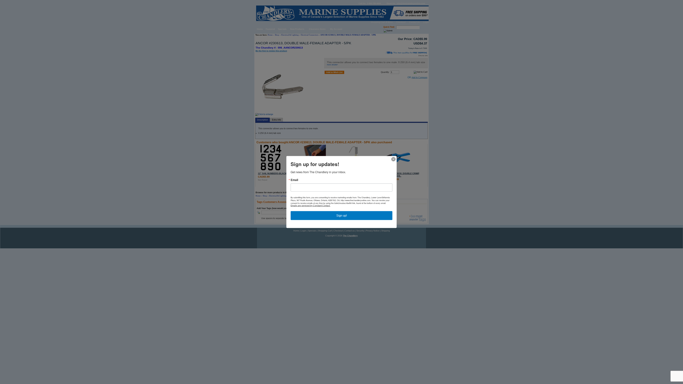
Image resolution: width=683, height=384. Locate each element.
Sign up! (341, 215)
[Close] (393, 159)
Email (294, 179)
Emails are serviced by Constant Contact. (310, 205)
